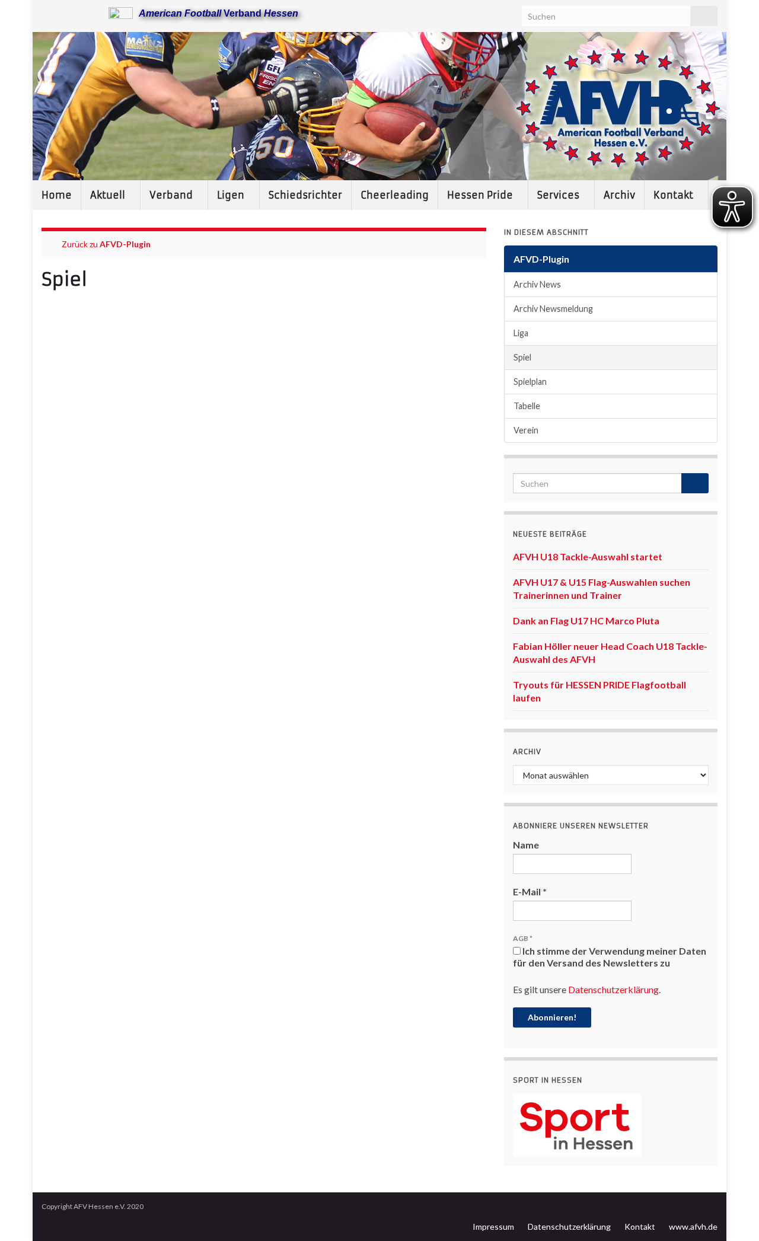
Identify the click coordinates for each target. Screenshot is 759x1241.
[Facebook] (66, 12)
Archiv (619, 195)
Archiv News (537, 284)
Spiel (522, 357)
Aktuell (108, 195)
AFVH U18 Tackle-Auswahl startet (587, 556)
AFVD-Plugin (125, 244)
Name (526, 844)
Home (57, 195)
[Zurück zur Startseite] (379, 106)
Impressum (493, 1226)
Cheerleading (395, 195)
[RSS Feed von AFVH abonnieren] (47, 12)
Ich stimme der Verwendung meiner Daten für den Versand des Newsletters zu (609, 956)
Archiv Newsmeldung (553, 309)
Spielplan (530, 382)
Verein (526, 430)
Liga (521, 333)
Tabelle (527, 406)
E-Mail (530, 891)
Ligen (232, 195)
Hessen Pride (481, 195)
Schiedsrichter (305, 195)
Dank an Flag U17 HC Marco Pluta (586, 620)
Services (559, 195)
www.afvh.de (693, 1226)
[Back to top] (732, 1214)
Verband (172, 195)
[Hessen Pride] (85, 12)
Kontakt (674, 195)
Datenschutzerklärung (613, 989)
